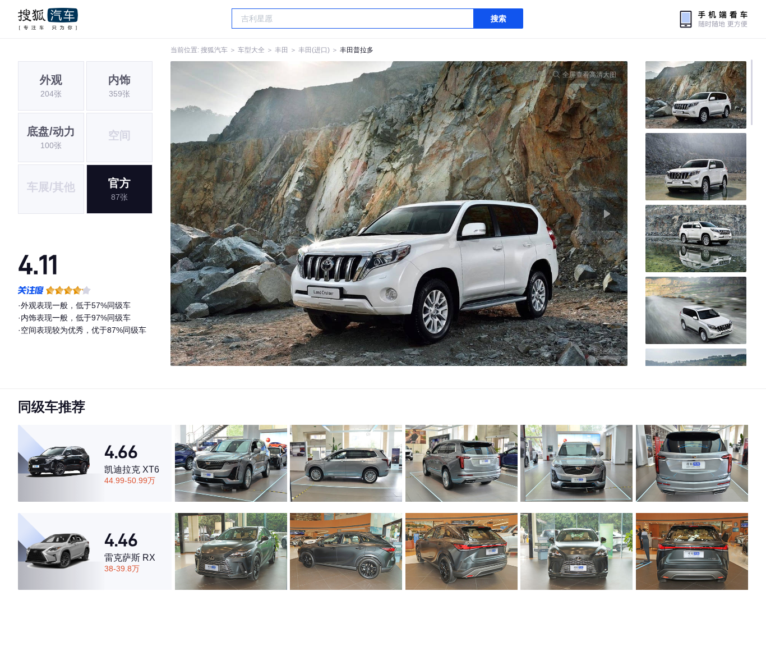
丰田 (281, 50)
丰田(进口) (314, 50)
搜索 (498, 18)
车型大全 (251, 50)
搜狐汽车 (48, 19)
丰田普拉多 (356, 50)
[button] (284, 213)
